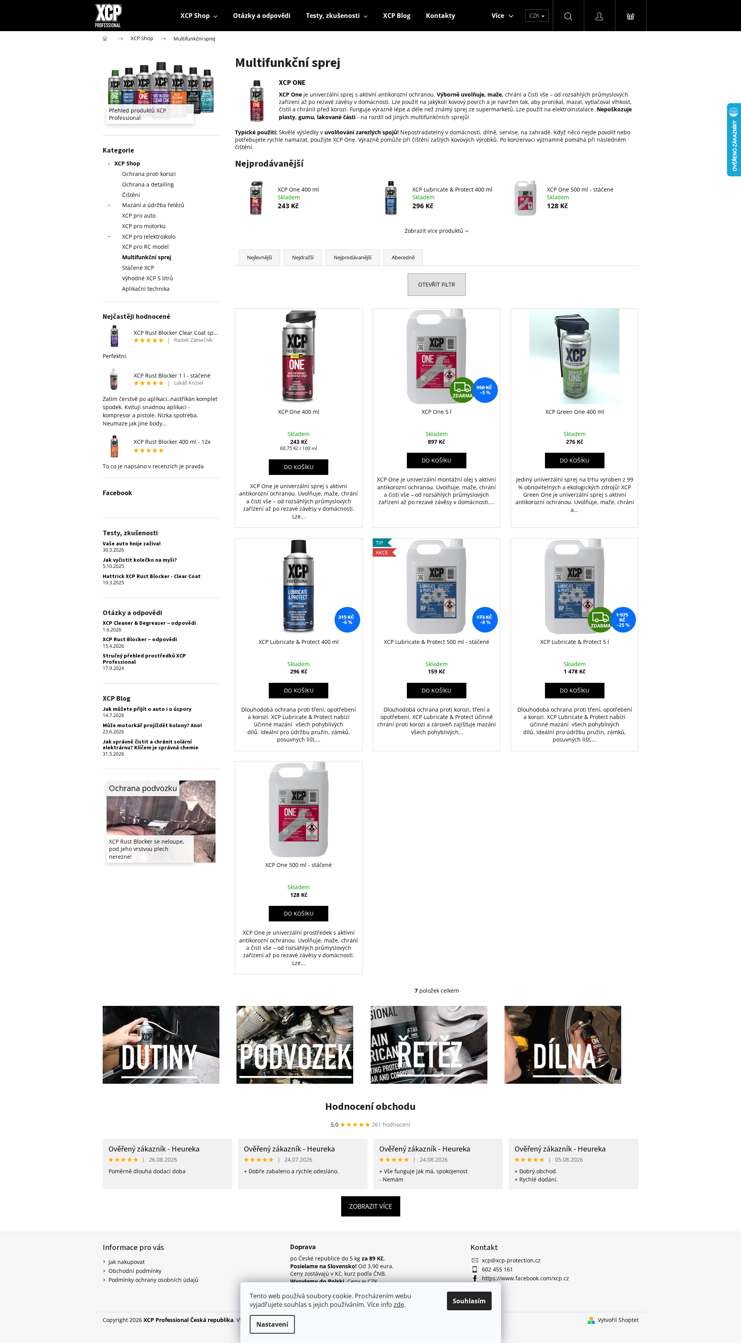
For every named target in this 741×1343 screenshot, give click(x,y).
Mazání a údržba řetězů (153, 205)
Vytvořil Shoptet (618, 1320)
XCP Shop (127, 163)
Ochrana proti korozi (149, 174)
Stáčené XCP (138, 267)
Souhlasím (469, 1301)
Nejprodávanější (352, 257)
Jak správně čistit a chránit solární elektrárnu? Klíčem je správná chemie (150, 745)
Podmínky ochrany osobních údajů (153, 1279)
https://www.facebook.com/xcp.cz (525, 1278)
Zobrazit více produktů (434, 230)
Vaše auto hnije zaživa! (132, 544)
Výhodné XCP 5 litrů (147, 278)
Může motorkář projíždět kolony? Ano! (152, 726)
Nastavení (272, 1324)
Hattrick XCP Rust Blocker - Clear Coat (152, 577)
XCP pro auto (139, 215)
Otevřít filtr (436, 284)
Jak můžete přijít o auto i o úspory (147, 709)
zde (399, 1304)
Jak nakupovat (127, 1262)
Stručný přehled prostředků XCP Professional (144, 659)
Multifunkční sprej (146, 257)
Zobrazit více (370, 1206)
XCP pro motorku (144, 226)
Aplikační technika (146, 288)
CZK (535, 15)
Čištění (131, 195)
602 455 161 (497, 1269)
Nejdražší (303, 257)
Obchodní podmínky (135, 1270)
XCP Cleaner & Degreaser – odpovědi (149, 623)
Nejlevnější (259, 257)
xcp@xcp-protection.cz (511, 1260)
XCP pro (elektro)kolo (148, 236)
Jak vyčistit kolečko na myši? (140, 560)
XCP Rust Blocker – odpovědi (140, 640)
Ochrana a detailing (148, 184)
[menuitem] (199, 15)
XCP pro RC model (145, 246)
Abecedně (403, 257)
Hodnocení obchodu (370, 1106)
